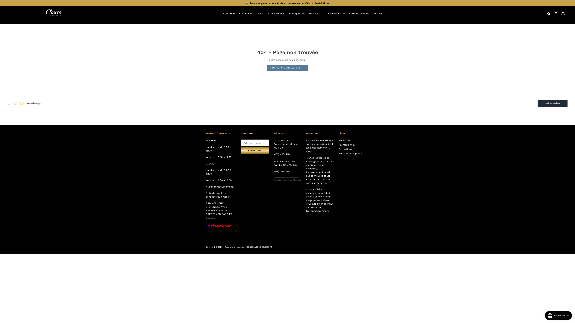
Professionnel (347, 144)
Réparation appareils (351, 153)
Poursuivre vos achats (285, 68)
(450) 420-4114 (282, 154)
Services (313, 13)
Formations (334, 13)
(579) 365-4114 (281, 171)
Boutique (294, 13)
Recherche (345, 140)
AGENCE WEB (252, 247)
